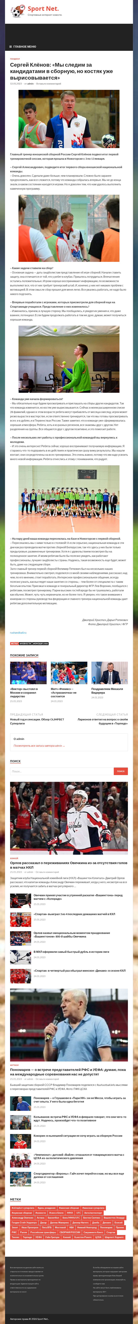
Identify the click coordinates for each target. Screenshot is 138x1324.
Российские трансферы (43, 1232)
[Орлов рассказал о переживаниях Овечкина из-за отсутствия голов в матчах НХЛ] (69, 855)
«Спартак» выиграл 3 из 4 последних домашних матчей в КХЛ (74, 914)
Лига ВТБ (46, 1227)
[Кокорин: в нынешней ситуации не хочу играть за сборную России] (20, 1147)
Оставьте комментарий (48, 83)
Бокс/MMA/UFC (71, 1217)
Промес (120, 1227)
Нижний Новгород (87, 1227)
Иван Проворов (30, 1227)
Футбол (14, 1065)
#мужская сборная (22, 1212)
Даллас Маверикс (59, 1222)
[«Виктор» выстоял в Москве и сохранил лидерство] (28, 685)
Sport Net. (43, 8)
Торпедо (27, 1237)
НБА (71, 1227)
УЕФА (39, 1237)
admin (30, 83)
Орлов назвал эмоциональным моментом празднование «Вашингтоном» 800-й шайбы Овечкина (72, 934)
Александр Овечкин (22, 1217)
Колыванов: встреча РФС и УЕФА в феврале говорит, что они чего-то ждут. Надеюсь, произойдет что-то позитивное (80, 1118)
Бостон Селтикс (91, 1217)
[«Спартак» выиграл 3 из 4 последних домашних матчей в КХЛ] (20, 925)
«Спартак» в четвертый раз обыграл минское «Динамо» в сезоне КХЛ (80, 970)
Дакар (43, 1222)
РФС (14, 1232)
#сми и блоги (56, 1212)
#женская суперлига (93, 1208)
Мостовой (60, 1227)
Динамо (107, 1222)
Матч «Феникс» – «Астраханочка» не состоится (63, 692)
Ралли (23, 1232)
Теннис (15, 1237)
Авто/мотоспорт (93, 1212)
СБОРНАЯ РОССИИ (70, 1232)
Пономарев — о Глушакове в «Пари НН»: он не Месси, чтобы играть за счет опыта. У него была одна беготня (80, 1099)
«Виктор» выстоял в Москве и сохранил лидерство (24, 692)
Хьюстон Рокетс (83, 1237)
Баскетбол (53, 1217)
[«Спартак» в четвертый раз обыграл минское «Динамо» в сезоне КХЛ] (20, 982)
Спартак (111, 1232)
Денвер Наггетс (81, 1222)
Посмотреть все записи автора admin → (39, 745)
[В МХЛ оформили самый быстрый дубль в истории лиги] (20, 963)
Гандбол (15, 59)
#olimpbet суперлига (23, 1208)
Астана (40, 1217)
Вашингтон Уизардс (114, 1217)
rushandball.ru (18, 632)
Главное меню (24, 46)
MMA (70, 1212)
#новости (25, 643)
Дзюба (95, 1222)
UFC (78, 1212)
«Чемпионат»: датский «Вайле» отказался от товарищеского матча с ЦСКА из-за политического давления (79, 1156)
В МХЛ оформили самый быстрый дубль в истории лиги (71, 951)
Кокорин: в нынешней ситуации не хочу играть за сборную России (78, 1135)
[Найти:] (69, 771)
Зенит (15, 1227)
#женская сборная (69, 1208)
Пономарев (106, 1227)
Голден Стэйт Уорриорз (24, 1222)
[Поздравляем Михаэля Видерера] (109, 685)
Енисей (119, 1222)
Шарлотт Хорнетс (114, 1237)
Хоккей (14, 858)
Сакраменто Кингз (93, 1232)
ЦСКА (98, 1237)
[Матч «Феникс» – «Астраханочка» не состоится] (69, 685)
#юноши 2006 (40, 643)
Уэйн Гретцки (52, 1237)
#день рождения (47, 1208)
